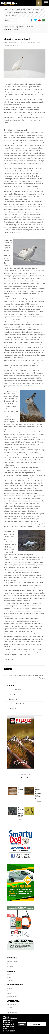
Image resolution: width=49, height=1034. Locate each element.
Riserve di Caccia (12, 996)
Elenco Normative (12, 961)
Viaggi (9, 993)
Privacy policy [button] (9, 1031)
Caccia (12, 27)
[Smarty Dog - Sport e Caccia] (20, 858)
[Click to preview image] (24, 63)
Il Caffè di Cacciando (35, 9)
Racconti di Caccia (31, 13)
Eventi (14, 16)
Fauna (9, 975)
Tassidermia (13, 699)
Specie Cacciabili (15, 690)
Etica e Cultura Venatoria (17, 704)
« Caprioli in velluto (25, 675)
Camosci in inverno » (38, 675)
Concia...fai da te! (21, 789)
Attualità (21, 9)
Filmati (7, 16)
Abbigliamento (11, 1004)
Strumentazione (12, 1012)
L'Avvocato (10, 964)
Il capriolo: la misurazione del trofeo (21, 812)
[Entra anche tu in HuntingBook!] (43, 21)
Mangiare (10, 988)
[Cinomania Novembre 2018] (20, 949)
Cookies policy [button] (9, 1028)
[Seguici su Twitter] (35, 21)
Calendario (10, 967)
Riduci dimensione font (15, 45)
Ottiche (9, 1010)
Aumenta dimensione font (17, 45)
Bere (8, 991)
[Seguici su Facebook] (32, 21)
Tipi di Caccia (20, 27)
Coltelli (9, 1007)
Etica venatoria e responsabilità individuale (38, 793)
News (6, 9)
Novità (12, 9)
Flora (9, 977)
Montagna (30, 27)
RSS (39, 3)
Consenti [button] (36, 1024)
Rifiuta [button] (21, 1024)
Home (6, 27)
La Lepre (38, 808)
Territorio (10, 980)
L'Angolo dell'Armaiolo (13, 13)
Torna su (42, 678)
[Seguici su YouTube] (39, 21)
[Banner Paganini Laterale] (20, 768)
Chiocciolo (12, 694)
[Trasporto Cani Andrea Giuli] (20, 900)
